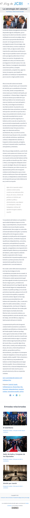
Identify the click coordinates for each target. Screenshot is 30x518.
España (15, 384)
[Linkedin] (16, 395)
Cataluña (10, 384)
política (22, 391)
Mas (22, 387)
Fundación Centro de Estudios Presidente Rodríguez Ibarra (12, 497)
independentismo (13, 389)
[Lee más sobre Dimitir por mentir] (15, 473)
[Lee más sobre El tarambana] (15, 418)
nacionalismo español (13, 391)
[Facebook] (10, 395)
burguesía (5, 389)
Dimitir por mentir (10, 483)
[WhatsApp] (19, 395)
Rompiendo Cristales (7, 430)
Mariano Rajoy (16, 387)
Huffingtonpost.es (7, 387)
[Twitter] (13, 395)
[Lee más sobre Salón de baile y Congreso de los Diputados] (15, 444)
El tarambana (8, 428)
